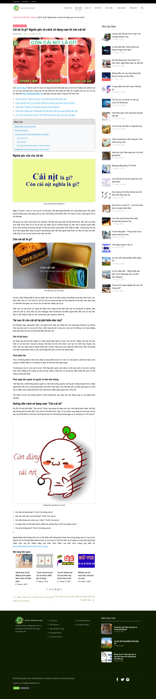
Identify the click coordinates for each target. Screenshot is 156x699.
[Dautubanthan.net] (24, 8)
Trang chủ (68, 8)
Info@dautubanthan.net (31, 683)
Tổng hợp (133, 8)
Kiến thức (78, 8)
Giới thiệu (25, 2)
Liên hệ (33, 2)
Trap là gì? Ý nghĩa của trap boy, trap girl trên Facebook (37, 107)
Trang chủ (16, 2)
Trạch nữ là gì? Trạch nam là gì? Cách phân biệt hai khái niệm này (40, 99)
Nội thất (98, 8)
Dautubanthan (38, 678)
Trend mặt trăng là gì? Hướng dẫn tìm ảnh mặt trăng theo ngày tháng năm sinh (46, 111)
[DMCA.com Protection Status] (21, 688)
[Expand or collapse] (92, 122)
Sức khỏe (109, 8)
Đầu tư (87, 8)
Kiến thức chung (29, 17)
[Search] (142, 8)
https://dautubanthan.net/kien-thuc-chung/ (30, 546)
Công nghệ (121, 8)
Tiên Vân (38, 34)
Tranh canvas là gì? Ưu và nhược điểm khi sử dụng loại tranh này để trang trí (45, 103)
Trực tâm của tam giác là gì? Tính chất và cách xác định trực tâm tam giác (45, 115)
